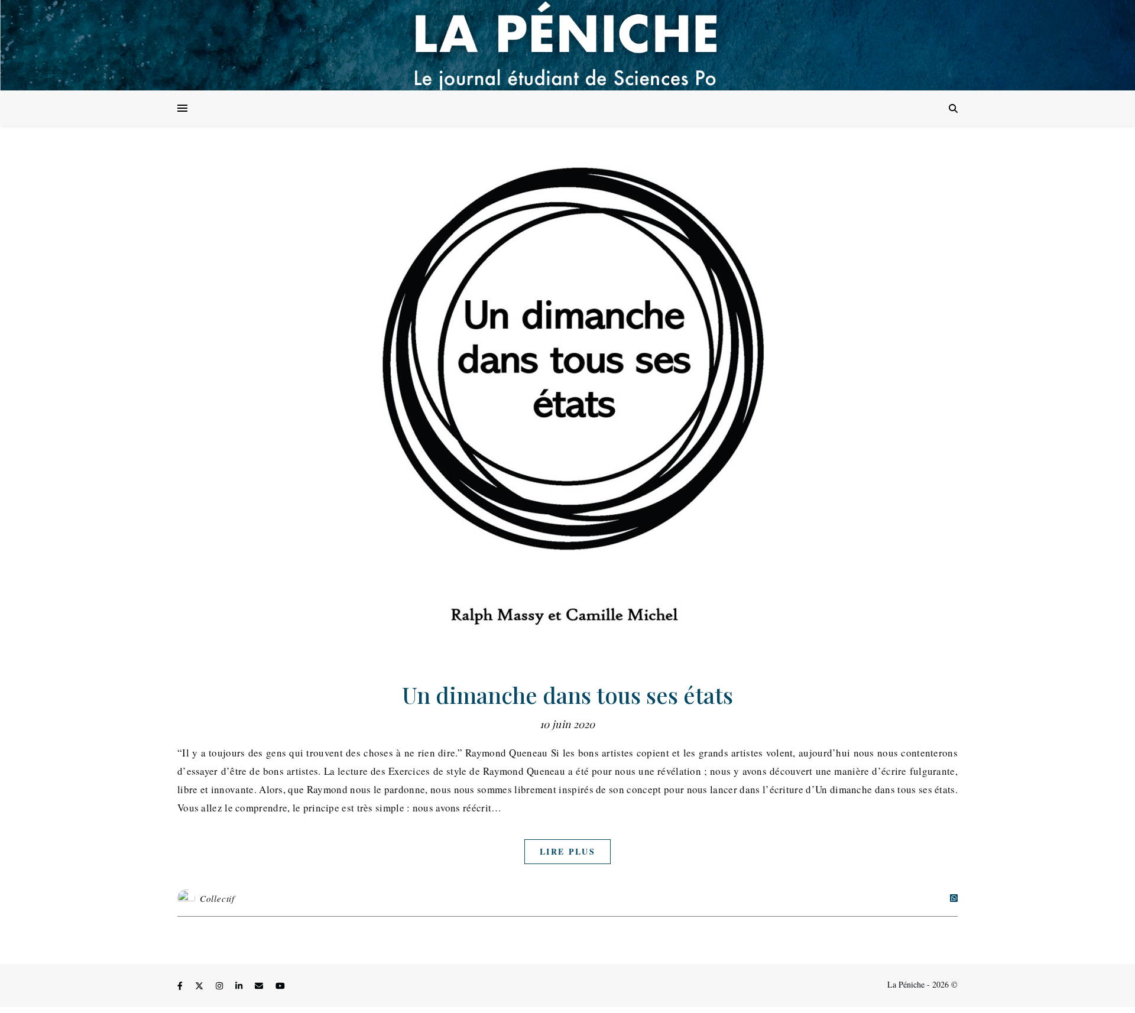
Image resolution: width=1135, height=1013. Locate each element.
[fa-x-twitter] (200, 986)
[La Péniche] (567, 45)
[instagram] (220, 986)
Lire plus (567, 851)
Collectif (217, 898)
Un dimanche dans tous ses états (567, 695)
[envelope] (260, 986)
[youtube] (280, 986)
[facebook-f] (181, 986)
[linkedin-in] (240, 986)
